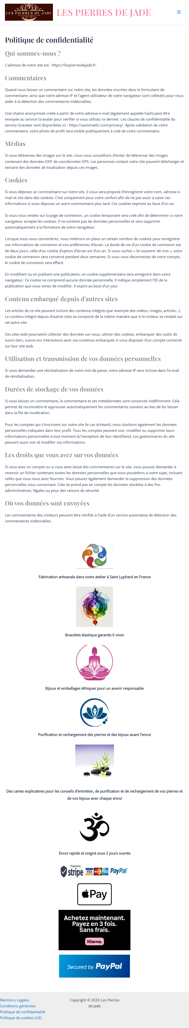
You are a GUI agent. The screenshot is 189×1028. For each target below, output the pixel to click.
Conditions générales (17, 1005)
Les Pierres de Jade (104, 12)
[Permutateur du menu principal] (179, 12)
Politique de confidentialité (22, 1011)
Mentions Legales (14, 999)
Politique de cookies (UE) (21, 1017)
